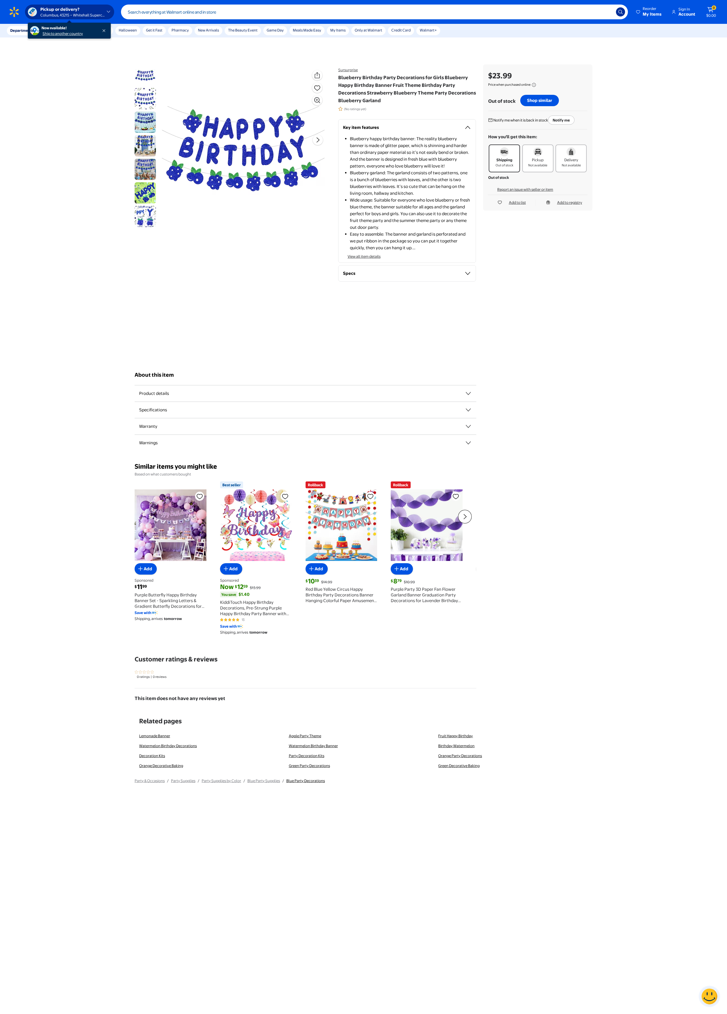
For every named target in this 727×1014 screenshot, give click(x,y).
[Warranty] (468, 426)
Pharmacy (180, 30)
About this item (154, 375)
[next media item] (318, 140)
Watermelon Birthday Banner (313, 745)
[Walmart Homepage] (14, 12)
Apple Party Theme (305, 736)
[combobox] (374, 12)
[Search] (620, 11)
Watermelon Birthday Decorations (168, 745)
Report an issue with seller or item (525, 189)
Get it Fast (154, 30)
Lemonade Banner (154, 736)
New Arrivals (208, 30)
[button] (649, 12)
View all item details (364, 256)
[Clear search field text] (607, 12)
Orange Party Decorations (460, 755)
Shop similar (539, 100)
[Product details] (468, 393)
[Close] (105, 30)
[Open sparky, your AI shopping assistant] (709, 996)
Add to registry (569, 202)
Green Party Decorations (309, 765)
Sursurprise (348, 70)
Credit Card (401, 30)
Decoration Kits (152, 755)
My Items (338, 30)
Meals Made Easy (307, 30)
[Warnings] (468, 442)
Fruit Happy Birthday (455, 736)
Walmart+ (428, 30)
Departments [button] (22, 30)
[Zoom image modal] (317, 100)
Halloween (128, 30)
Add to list (517, 202)
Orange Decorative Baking (161, 765)
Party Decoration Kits (306, 755)
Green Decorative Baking (459, 765)
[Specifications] (468, 409)
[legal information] (534, 85)
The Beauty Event (243, 30)
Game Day (275, 30)
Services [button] (57, 30)
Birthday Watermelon (456, 745)
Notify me (561, 120)
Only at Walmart (368, 30)
